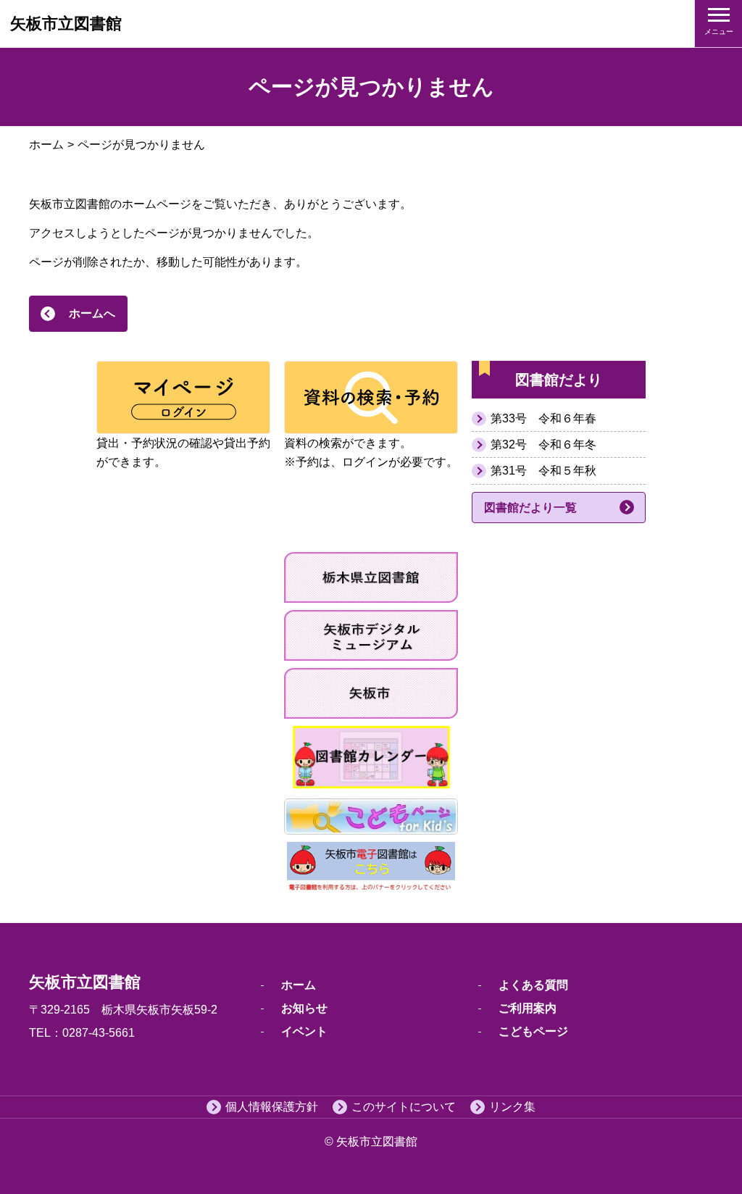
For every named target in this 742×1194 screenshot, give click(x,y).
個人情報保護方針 (271, 1107)
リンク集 (512, 1107)
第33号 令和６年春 (543, 418)
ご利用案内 (527, 1008)
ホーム (46, 144)
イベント (304, 1031)
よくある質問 (533, 985)
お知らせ (304, 1008)
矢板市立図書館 (66, 23)
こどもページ (533, 1031)
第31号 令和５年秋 (543, 470)
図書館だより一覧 (530, 507)
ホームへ (92, 313)
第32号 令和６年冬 (543, 444)
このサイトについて (403, 1107)
